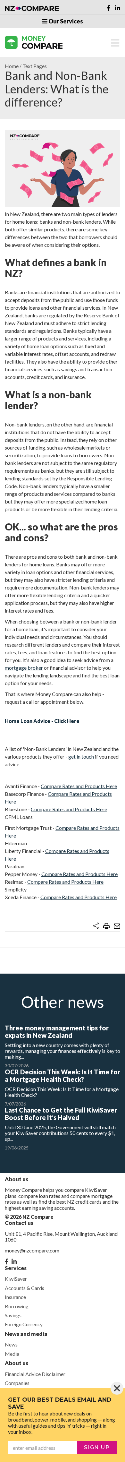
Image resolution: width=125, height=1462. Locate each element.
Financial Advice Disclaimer (35, 1374)
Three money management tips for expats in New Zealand (57, 1031)
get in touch (81, 756)
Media (12, 1354)
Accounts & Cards (24, 1288)
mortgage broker (24, 668)
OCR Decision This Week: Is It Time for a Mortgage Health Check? (62, 1075)
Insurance (15, 1297)
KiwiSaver (16, 1279)
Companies (17, 1383)
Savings (13, 1315)
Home (12, 66)
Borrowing (17, 1306)
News (11, 1344)
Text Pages (34, 66)
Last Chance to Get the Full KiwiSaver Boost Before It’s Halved (61, 1113)
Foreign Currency (24, 1324)
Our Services (65, 21)
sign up (97, 1447)
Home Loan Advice (27, 721)
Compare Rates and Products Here (79, 786)
